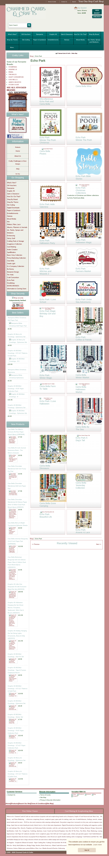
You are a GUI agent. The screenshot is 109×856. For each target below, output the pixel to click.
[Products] (14, 803)
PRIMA (11, 72)
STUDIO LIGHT (14, 84)
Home (18, 151)
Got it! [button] (87, 850)
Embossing (11, 235)
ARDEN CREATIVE (15, 82)
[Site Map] (50, 803)
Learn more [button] (97, 845)
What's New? (12, 34)
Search (74, 1)
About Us (17, 156)
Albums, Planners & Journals (17, 227)
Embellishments (53, 40)
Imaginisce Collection (14, 244)
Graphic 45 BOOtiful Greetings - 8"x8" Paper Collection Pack (16, 388)
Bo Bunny (10, 269)
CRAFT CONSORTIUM (16, 77)
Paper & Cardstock (39, 40)
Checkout (97, 16)
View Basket (97, 12)
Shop (31, 56)
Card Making (11, 247)
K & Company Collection (15, 266)
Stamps (66, 40)
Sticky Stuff (11, 238)
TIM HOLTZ (13, 74)
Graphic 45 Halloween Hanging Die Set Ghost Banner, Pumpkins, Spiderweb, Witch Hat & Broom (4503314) (16, 607)
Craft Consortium (13, 277)
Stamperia (39, 34)
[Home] (8, 803)
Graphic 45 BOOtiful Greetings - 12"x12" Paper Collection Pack (16, 745)
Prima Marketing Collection (16, 258)
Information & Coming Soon (16, 289)
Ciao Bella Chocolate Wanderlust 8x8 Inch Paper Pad (17, 486)
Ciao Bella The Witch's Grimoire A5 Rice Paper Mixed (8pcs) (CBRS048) (16, 432)
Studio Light (11, 263)
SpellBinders (11, 252)
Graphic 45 (53, 34)
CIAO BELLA (13, 79)
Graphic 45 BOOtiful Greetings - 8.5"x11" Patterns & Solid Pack (17, 353)
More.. (12, 47)
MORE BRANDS (13, 286)
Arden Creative (12, 249)
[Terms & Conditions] (38, 803)
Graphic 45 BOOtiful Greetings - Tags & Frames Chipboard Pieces (17, 670)
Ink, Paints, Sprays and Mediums (94, 41)
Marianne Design (13, 272)
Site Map (17, 173)
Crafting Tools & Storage (15, 241)
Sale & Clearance (67, 34)
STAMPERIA (13, 67)
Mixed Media (80, 40)
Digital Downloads (13, 208)
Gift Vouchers (25, 34)
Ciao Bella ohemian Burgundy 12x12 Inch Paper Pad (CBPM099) (18, 541)
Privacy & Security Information (50, 800)
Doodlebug (10, 283)
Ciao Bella (10, 261)
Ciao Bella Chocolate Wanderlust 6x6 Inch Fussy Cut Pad (17, 468)
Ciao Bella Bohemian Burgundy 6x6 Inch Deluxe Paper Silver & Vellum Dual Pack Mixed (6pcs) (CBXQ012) (17, 562)
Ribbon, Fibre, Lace (14, 224)
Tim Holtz (10, 275)
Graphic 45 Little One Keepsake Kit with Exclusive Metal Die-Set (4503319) (17, 586)
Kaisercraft (86, 816)
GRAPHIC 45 (13, 69)
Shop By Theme (12, 40)
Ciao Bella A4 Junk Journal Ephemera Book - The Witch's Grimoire (17, 450)
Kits (8, 222)
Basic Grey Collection (14, 255)
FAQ (17, 169)
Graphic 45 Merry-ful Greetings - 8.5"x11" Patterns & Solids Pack (17, 773)
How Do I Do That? (80, 34)
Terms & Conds (52, 1)
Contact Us (64, 1)
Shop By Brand (94, 34)
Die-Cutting (26, 40)
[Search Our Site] (24, 803)
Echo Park (10, 280)
